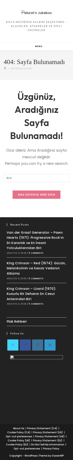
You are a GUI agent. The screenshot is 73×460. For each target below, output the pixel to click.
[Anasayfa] (5, 68)
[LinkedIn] (50, 345)
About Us (18, 428)
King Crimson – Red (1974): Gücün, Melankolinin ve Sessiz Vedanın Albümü (36, 268)
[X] (12, 345)
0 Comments (36, 253)
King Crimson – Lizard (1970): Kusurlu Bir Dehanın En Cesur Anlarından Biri (31, 293)
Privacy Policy (51, 448)
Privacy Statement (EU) (47, 440)
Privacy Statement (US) (48, 432)
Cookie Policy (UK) (19, 440)
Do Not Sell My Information (47, 444)
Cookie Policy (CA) (18, 432)
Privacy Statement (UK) (50, 436)
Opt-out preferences (19, 436)
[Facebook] (25, 345)
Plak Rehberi (17, 321)
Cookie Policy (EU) (17, 444)
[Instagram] (37, 345)
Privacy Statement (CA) (42, 428)
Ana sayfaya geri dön (36, 195)
